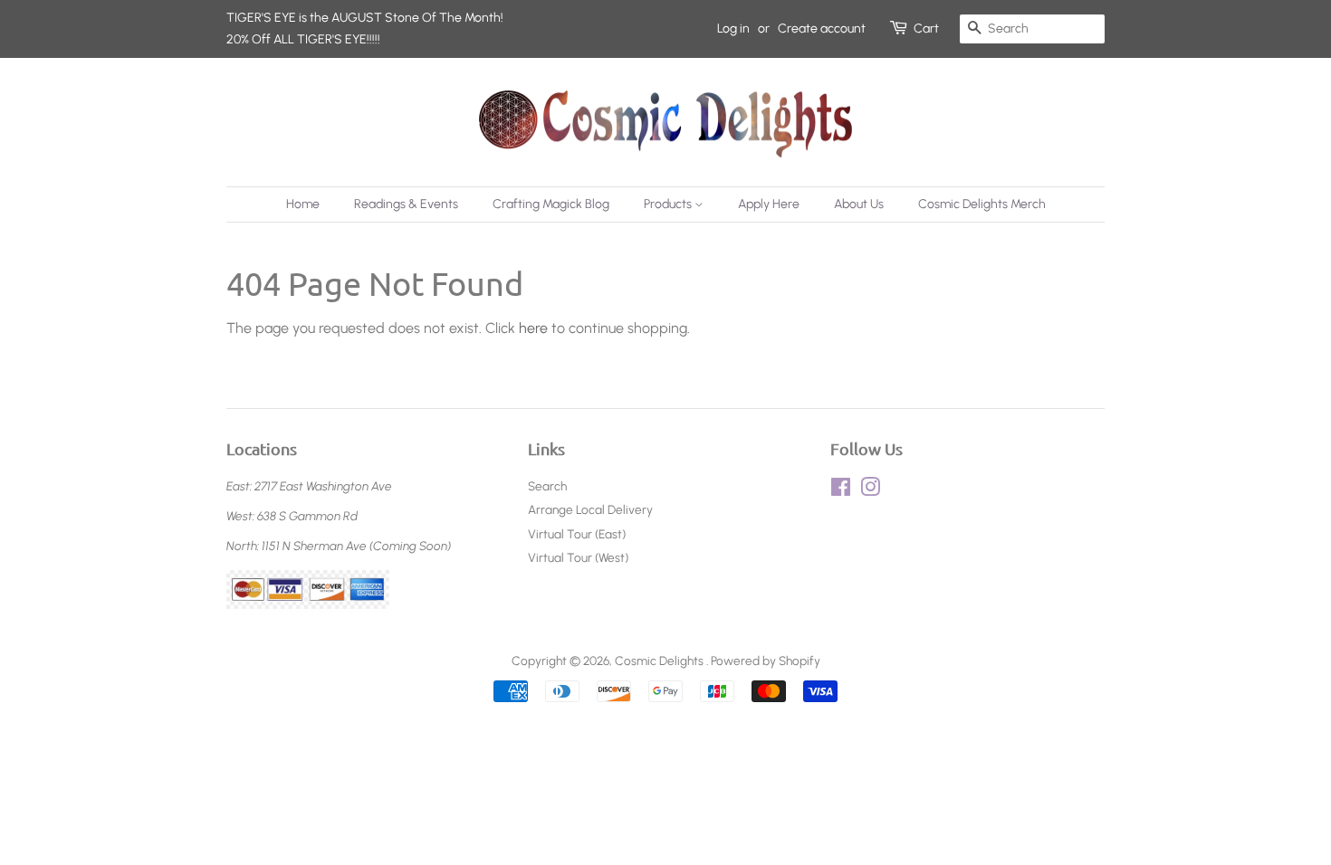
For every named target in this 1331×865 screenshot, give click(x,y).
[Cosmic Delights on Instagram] (870, 490)
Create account (822, 28)
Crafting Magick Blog (551, 204)
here (533, 328)
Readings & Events (406, 204)
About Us (859, 204)
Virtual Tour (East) (577, 534)
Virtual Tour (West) (578, 557)
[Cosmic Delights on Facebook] (840, 490)
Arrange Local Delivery (590, 509)
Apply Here (769, 204)
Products (669, 204)
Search (547, 486)
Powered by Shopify (765, 660)
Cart (926, 28)
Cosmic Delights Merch (982, 204)
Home (303, 204)
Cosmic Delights (660, 660)
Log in (733, 28)
